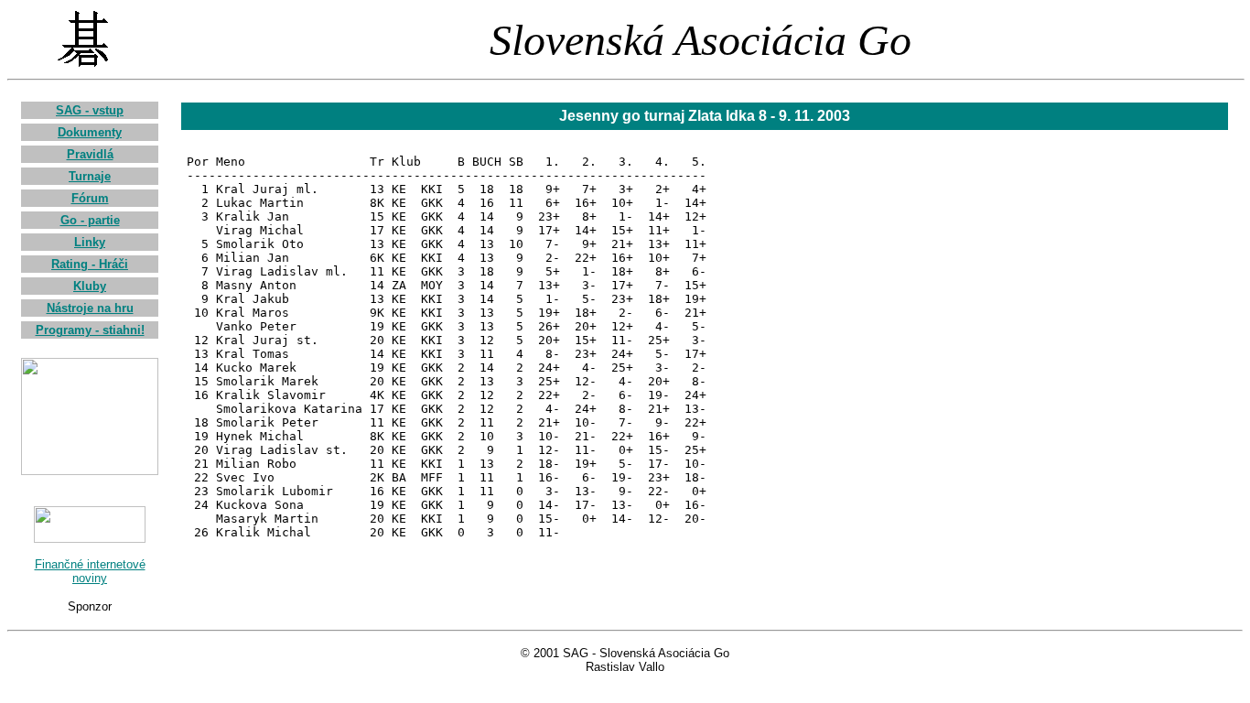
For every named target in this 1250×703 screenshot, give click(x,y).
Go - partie (90, 220)
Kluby (89, 286)
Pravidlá (90, 154)
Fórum (90, 198)
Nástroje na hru (90, 308)
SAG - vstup (90, 110)
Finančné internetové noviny (90, 571)
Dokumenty (90, 132)
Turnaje (90, 176)
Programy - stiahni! (90, 330)
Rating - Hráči (89, 264)
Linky (89, 242)
